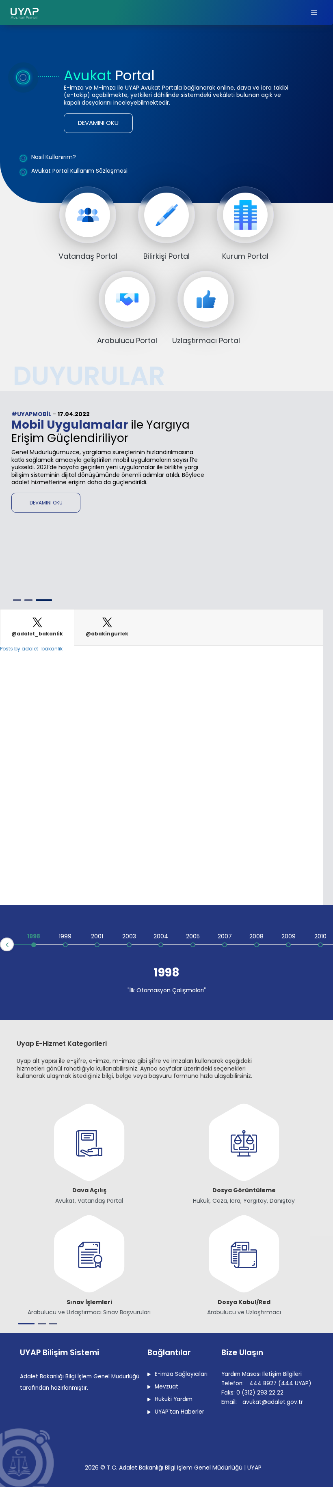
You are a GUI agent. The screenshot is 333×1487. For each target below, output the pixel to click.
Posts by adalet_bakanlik (31, 648)
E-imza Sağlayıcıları (181, 1374)
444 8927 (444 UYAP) (280, 1383)
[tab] (37, 627)
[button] (98, 123)
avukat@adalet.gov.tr (272, 1402)
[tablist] (161, 627)
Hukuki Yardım (173, 1399)
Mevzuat (166, 1386)
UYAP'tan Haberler (179, 1412)
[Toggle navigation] (314, 12)
